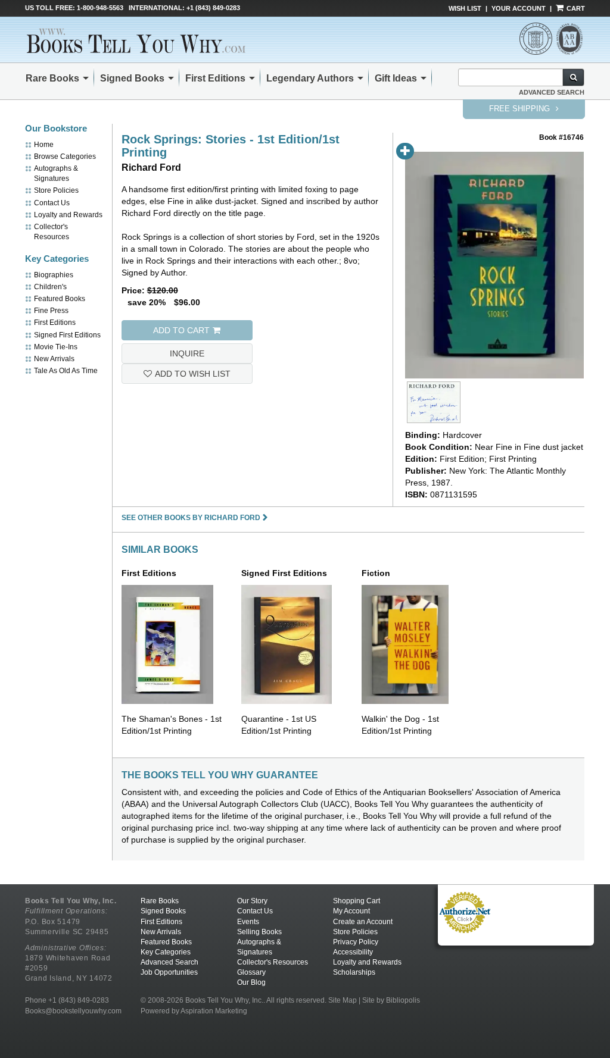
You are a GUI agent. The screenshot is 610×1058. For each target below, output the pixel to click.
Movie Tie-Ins (55, 347)
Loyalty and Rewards (68, 215)
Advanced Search (551, 92)
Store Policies (56, 190)
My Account (351, 911)
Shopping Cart (356, 901)
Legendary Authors (310, 78)
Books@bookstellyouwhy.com (73, 1011)
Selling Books (259, 932)
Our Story (252, 901)
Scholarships (354, 972)
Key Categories (166, 952)
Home (44, 144)
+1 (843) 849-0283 (213, 7)
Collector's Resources (272, 962)
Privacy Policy (355, 942)
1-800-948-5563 (100, 7)
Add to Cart (181, 330)
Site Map (342, 1000)
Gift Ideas (396, 78)
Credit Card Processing (464, 940)
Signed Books (132, 78)
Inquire (187, 353)
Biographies (53, 275)
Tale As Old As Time (66, 371)
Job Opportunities (169, 972)
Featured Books (59, 299)
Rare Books (52, 78)
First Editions (215, 78)
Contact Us (52, 203)
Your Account (518, 8)
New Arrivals (54, 359)
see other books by (191, 518)
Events (248, 922)
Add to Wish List (193, 373)
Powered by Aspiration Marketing (194, 1011)
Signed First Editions (67, 335)
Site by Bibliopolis (391, 1000)
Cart (575, 8)
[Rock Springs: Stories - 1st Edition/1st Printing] (433, 402)
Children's (50, 287)
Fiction (376, 573)
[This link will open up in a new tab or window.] (464, 912)
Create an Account (363, 922)
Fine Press (51, 310)
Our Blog (251, 982)
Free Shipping (520, 108)
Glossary (251, 972)
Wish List (465, 8)
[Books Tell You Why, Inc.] (136, 40)
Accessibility (353, 952)
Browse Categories (65, 156)
